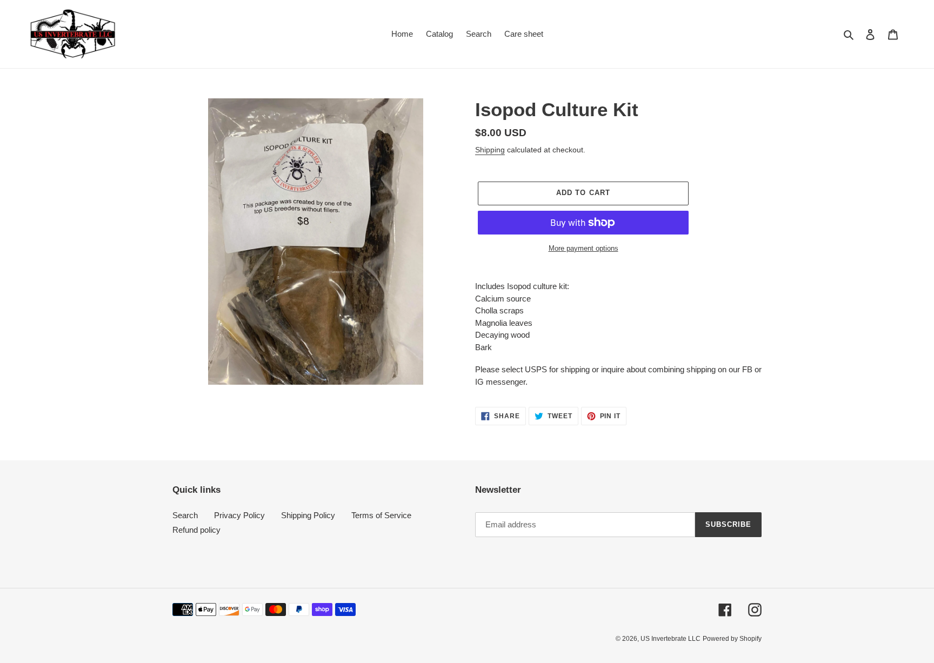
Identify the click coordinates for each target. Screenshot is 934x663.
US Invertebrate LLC (670, 638)
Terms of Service (381, 515)
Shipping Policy (308, 515)
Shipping (490, 149)
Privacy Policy (239, 515)
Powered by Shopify (732, 638)
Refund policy (196, 529)
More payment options (583, 248)
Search (185, 515)
